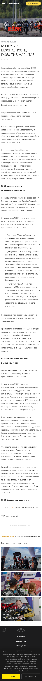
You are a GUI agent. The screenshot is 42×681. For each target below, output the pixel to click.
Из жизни (7, 604)
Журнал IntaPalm (8, 42)
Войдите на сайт (8, 536)
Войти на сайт (33, 3)
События (6, 585)
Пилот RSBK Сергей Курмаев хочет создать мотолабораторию (15, 612)
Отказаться (30, 676)
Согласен (11, 676)
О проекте (21, 636)
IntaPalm (18, 507)
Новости (6, 560)
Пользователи (21, 641)
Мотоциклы (21, 646)
